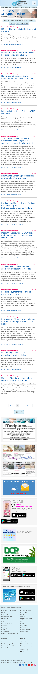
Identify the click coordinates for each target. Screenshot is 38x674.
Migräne (3, 630)
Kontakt (30, 662)
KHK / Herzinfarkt (25, 624)
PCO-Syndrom (5, 631)
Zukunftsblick (5, 648)
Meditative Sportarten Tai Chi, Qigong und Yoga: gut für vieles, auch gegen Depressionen (17, 235)
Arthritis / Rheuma (25, 610)
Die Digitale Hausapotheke (28, 646)
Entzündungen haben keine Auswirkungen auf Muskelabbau (15, 353)
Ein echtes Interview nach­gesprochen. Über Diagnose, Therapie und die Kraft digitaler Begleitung (22, 510)
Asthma (3, 612)
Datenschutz (16, 662)
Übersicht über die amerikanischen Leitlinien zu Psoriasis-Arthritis (16, 379)
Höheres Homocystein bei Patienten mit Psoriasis (18, 30)
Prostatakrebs (24, 631)
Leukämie (4, 626)
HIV (21, 622)
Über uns (24, 662)
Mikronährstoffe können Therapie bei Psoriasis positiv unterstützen (17, 53)
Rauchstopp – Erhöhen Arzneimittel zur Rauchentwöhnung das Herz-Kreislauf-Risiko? (18, 321)
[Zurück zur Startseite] (19, 3)
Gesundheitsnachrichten (8, 646)
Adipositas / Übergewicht (8, 610)
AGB (10, 662)
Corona (22, 616)
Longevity (4, 628)
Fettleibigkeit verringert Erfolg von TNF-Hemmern (18, 112)
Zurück (19, 412)
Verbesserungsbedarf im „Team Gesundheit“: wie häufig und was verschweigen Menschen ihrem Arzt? (17, 140)
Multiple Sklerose (25, 630)
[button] (20, 665)
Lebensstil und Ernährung (11, 16)
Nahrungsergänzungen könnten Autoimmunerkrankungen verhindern (17, 77)
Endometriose (5, 622)
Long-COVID (23, 626)
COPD (22, 614)
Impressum (4, 662)
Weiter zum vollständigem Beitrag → (12, 44)
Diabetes (23, 620)
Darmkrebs (4, 618)
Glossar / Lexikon (25, 642)
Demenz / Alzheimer (26, 618)
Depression (4, 620)
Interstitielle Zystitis (7, 624)
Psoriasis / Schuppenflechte (9, 633)
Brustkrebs (23, 612)
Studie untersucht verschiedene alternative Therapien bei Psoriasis (16, 267)
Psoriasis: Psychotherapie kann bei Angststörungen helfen (16, 293)
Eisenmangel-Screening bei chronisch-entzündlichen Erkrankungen (17, 177)
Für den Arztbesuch (26, 644)
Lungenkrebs (24, 628)
